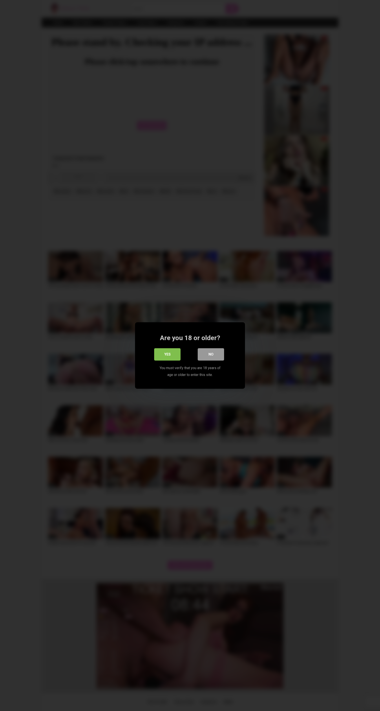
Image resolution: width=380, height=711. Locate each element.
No (211, 354)
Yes (167, 354)
